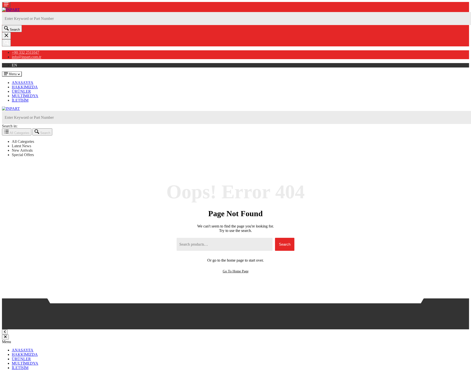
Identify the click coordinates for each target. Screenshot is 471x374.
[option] (240, 141)
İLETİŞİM (20, 100)
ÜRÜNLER (21, 91)
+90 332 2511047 (25, 52)
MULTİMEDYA (25, 96)
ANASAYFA (22, 82)
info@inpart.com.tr (26, 57)
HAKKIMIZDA (25, 87)
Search (284, 244)
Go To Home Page (236, 271)
